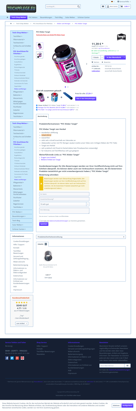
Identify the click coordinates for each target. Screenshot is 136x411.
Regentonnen (18, 113)
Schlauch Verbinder (19, 75)
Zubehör (16, 110)
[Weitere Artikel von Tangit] (121, 36)
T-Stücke (16, 70)
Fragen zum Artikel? (48, 157)
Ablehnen (116, 405)
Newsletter (41, 354)
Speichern (43, 224)
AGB (15, 286)
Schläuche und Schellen (22, 46)
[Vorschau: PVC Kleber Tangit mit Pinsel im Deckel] (39, 54)
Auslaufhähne (18, 62)
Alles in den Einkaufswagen (85, 99)
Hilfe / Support (18, 244)
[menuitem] (63, 7)
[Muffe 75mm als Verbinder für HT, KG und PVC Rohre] (48, 256)
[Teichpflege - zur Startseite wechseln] (21, 10)
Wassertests (18, 98)
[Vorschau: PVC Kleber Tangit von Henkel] (39, 45)
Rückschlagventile (19, 67)
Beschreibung (42, 116)
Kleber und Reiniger (20, 89)
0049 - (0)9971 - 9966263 (16, 350)
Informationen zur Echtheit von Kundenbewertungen (21, 281)
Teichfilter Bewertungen (18, 252)
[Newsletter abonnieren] (127, 366)
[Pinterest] (23, 359)
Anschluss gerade (19, 56)
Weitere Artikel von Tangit (50, 160)
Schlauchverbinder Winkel (21, 78)
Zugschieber (17, 86)
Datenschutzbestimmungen (59, 221)
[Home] (7, 17)
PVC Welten (16, 212)
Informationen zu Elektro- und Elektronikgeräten (20, 270)
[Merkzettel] (103, 7)
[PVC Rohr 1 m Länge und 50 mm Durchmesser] (68, 97)
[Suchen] (78, 7)
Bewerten (107, 62)
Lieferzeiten (96, 71)
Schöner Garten (18, 229)
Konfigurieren (127, 405)
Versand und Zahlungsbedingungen (21, 257)
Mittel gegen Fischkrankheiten (19, 102)
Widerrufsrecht (19, 262)
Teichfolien (17, 116)
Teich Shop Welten (19, 33)
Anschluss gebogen (19, 59)
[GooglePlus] (18, 359)
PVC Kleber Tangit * (58, 105)
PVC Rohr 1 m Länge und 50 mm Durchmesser (53, 110)
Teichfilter (17, 36)
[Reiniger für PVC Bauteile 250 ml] (55, 97)
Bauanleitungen (18, 216)
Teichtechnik (18, 43)
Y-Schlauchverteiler (19, 73)
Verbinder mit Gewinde (20, 81)
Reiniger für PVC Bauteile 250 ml (49, 107)
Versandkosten (38, 381)
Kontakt (16, 248)
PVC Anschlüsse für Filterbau (20, 52)
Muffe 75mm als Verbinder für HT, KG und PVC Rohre (48, 266)
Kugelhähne (17, 64)
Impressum (17, 290)
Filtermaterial (18, 39)
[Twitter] (13, 359)
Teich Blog (16, 220)
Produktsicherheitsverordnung (50, 237)
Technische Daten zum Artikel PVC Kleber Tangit (50, 35)
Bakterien (17, 95)
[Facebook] (7, 359)
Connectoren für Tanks (21, 83)
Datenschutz (18, 276)
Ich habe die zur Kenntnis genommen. (63, 221)
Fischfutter (17, 107)
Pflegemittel (18, 92)
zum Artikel (20, 323)
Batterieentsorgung (20, 265)
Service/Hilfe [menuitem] (124, 2)
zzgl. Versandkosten (104, 48)
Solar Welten (17, 225)
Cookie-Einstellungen (21, 241)
